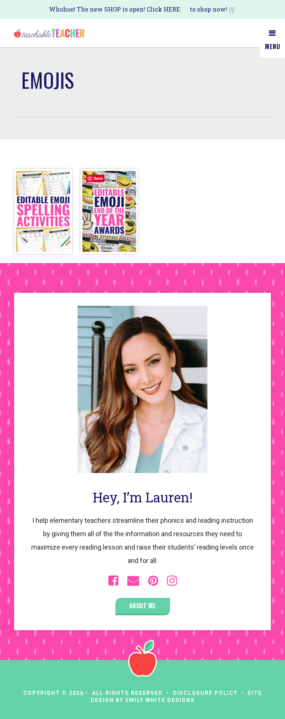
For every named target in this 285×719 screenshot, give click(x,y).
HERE (172, 9)
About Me (142, 605)
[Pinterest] (153, 581)
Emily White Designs (160, 700)
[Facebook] (113, 581)
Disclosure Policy (205, 693)
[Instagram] (172, 581)
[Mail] (133, 581)
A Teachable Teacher (49, 33)
